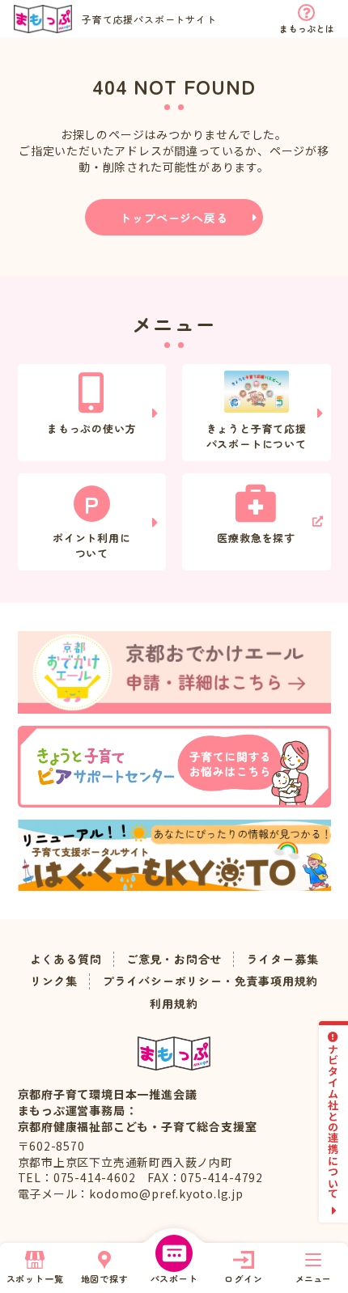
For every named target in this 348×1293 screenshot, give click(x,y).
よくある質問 (66, 959)
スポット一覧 (35, 1278)
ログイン (243, 1278)
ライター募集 (283, 959)
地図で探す (105, 1278)
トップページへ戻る (173, 218)
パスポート (174, 1278)
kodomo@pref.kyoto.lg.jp (166, 1193)
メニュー (313, 1278)
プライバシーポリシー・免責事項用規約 (210, 981)
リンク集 (54, 981)
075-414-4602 (94, 1177)
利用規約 (173, 1003)
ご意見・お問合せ (174, 959)
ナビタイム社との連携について (334, 1121)
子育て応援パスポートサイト (149, 19)
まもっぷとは (306, 28)
